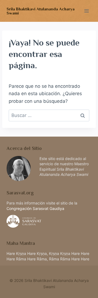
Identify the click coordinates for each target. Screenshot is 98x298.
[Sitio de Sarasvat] (49, 221)
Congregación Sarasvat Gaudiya (35, 208)
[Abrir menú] (86, 11)
